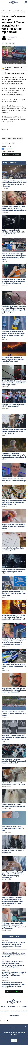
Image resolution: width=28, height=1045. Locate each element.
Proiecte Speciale (14, 1015)
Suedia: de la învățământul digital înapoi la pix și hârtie (13, 549)
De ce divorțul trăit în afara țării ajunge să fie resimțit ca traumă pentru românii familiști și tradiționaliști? (12, 875)
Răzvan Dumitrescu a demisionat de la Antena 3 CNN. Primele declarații (14, 480)
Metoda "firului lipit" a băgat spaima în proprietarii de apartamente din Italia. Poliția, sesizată (14, 383)
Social (10, 10)
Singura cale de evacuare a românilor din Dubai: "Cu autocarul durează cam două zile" (14, 761)
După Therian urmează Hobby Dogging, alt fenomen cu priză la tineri (13, 828)
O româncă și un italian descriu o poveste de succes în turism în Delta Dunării (14, 713)
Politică (3, 1006)
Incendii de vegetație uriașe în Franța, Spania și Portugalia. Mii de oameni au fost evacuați (13, 359)
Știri (19, 1006)
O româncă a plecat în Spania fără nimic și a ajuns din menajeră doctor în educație (14, 737)
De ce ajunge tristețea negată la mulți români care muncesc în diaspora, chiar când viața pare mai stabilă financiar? (14, 926)
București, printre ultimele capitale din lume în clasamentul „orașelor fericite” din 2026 (14, 431)
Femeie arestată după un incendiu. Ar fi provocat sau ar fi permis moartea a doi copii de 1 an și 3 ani (13, 617)
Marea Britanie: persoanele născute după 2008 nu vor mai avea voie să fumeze (14, 526)
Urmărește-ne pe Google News (15, 73)
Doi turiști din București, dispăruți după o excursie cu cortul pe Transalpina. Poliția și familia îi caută (14, 208)
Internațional (11, 1006)
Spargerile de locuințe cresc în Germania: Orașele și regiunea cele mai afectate (14, 593)
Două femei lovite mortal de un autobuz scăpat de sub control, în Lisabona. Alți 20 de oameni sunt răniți (13, 334)
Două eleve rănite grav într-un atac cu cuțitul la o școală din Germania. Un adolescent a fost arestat (14, 281)
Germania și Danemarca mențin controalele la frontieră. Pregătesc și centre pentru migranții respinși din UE (14, 256)
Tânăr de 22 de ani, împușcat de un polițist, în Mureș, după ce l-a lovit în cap (14, 666)
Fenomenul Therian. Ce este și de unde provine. (13, 851)
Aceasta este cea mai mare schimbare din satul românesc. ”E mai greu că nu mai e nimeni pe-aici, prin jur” (14, 456)
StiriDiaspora (5, 10)
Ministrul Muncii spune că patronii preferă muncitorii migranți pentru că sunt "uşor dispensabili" (14, 690)
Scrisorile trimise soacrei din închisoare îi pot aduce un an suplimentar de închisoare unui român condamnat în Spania (12, 900)
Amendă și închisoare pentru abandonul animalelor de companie (14, 805)
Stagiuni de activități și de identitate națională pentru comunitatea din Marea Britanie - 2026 (14, 502)
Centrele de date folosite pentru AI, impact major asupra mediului (14, 571)
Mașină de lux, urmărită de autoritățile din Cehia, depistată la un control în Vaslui (13, 232)
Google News (8, 149)
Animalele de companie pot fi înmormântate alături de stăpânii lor (14, 784)
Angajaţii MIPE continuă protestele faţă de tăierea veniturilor (13, 405)
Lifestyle (24, 1006)
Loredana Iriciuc (13, 37)
